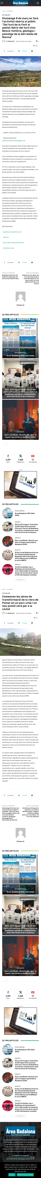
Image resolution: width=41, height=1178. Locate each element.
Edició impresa (20, 352)
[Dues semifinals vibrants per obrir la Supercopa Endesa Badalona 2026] (20, 420)
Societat (18, 550)
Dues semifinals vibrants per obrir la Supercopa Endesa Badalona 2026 (20, 436)
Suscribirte (33, 455)
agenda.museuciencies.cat (12, 232)
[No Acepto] (38, 1170)
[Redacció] (4, 41)
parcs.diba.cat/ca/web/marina (13, 242)
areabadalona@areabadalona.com (18, 1157)
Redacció (11, 41)
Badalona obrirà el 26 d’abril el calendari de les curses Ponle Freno (10, 276)
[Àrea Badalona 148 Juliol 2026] (20, 338)
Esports (20, 386)
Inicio (3, 11)
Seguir (20, 455)
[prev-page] (3, 443)
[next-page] (7, 443)
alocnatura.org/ (8, 248)
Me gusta (8, 455)
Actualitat (10, 11)
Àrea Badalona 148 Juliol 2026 (20, 356)
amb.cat (6, 237)
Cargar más (19, 580)
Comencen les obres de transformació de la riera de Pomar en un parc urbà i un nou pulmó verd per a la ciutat (30, 279)
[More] (32, 51)
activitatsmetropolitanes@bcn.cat (13, 140)
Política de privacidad (25, 1175)
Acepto (12, 1175)
